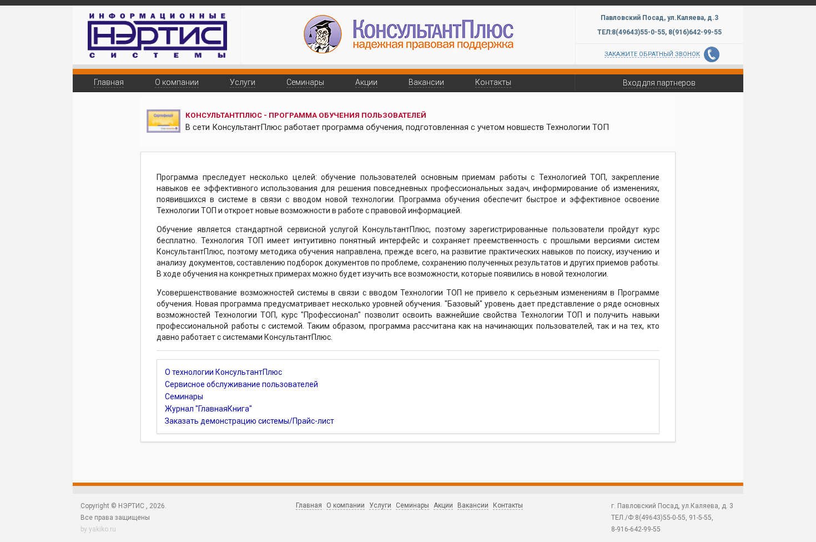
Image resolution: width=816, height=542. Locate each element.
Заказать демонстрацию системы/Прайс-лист (249, 420)
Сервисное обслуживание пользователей (241, 384)
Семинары (184, 396)
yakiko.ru (102, 529)
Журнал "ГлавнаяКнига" (208, 408)
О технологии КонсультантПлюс (223, 372)
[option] (408, 33)
